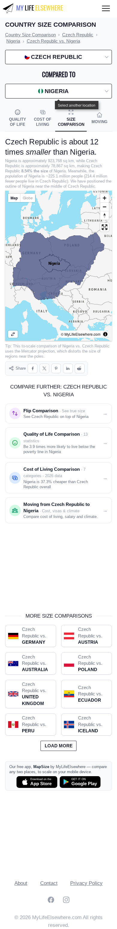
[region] (58, 266)
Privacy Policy (86, 883)
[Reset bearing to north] (104, 215)
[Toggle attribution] (105, 334)
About (20, 883)
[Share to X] (45, 369)
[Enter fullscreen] (104, 227)
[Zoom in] (104, 198)
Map (14, 198)
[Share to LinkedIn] (68, 369)
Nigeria (68, 346)
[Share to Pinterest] (56, 369)
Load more (59, 745)
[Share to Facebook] (33, 369)
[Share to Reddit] (80, 369)
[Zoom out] (104, 206)
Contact (49, 883)
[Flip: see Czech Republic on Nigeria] (13, 334)
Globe (28, 197)
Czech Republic (96, 346)
